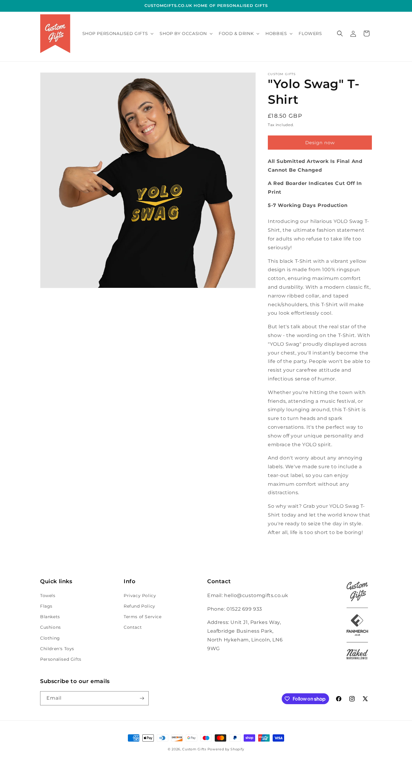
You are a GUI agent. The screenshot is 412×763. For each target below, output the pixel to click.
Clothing (50, 638)
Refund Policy (139, 606)
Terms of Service (143, 616)
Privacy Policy (140, 595)
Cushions (50, 627)
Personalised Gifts (60, 659)
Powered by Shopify (226, 749)
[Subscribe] (141, 698)
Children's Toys (57, 648)
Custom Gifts (194, 749)
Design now (320, 142)
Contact (133, 627)
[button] (117, 33)
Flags (46, 606)
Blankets (50, 616)
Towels (47, 595)
